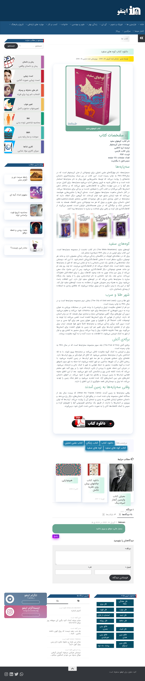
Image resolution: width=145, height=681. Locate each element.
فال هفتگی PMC (123, 603)
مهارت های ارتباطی (36, 24)
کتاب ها (124, 38)
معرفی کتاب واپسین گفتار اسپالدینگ (118, 500)
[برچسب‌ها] (78, 601)
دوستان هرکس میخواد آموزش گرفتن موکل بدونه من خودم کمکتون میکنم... (65, 654)
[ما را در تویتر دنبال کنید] (16, 674)
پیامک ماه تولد (103, 645)
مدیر (121, 59)
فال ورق (103, 604)
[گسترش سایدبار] (141, 38)
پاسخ (56, 536)
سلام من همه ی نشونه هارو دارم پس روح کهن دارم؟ (66, 643)
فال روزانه (103, 620)
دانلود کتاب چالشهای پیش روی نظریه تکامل (92, 485)
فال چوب (123, 609)
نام (89, 567)
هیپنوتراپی (67, 480)
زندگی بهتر (93, 24)
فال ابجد (123, 615)
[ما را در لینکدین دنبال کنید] (11, 674)
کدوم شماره (76, 610)
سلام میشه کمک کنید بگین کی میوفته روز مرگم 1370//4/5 (64, 621)
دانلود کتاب (107, 443)
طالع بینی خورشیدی (104, 636)
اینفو (121, 672)
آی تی (103, 24)
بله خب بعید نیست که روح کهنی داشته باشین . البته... (65, 632)
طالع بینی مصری (104, 628)
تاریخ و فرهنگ (17, 24)
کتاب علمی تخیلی (74, 443)
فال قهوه (103, 609)
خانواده (64, 24)
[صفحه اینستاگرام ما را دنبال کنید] (6, 674)
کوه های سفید (94, 448)
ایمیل (128, 567)
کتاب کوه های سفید (115, 448)
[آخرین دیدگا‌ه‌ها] (57, 601)
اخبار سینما (139, 31)
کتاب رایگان (92, 443)
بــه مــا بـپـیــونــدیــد (31, 602)
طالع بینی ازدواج (123, 644)
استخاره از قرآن (103, 615)
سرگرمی (127, 31)
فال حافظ (123, 620)
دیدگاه (128, 548)
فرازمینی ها (131, 24)
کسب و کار (52, 24)
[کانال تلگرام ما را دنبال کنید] (22, 674)
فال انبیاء (123, 629)
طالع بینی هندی (123, 636)
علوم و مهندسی (78, 24)
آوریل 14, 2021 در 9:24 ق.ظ (103, 522)
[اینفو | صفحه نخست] (128, 11)
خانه (142, 24)
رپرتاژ (118, 31)
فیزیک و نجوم (116, 24)
